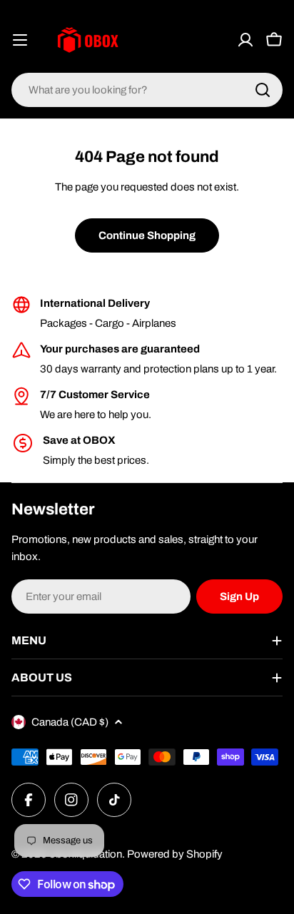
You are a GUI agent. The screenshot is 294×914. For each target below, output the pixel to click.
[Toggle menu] (20, 40)
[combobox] (147, 90)
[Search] (262, 89)
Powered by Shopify (175, 854)
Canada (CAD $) (69, 722)
